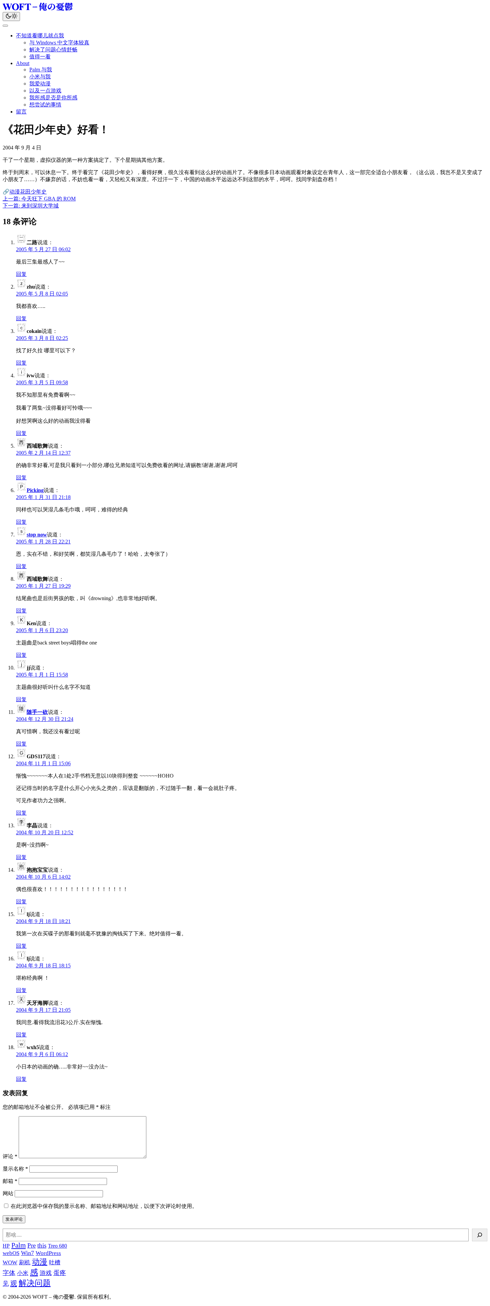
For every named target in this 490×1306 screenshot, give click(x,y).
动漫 (14, 191)
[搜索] (479, 1235)
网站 (8, 1193)
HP (6, 1246)
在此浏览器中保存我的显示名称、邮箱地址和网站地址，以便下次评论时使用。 (104, 1206)
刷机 (24, 1262)
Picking (35, 490)
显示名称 (15, 1169)
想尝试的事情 (45, 104)
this (41, 1245)
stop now (37, 534)
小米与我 (40, 76)
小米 (22, 1273)
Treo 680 (57, 1246)
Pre (31, 1245)
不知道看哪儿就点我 (40, 35)
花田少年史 (33, 191)
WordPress (48, 1253)
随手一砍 (37, 712)
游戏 (46, 1273)
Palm (18, 1245)
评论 (10, 1156)
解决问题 (35, 1283)
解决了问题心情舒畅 (53, 49)
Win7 (27, 1253)
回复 (21, 274)
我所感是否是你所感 (53, 97)
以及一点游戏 (45, 90)
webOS (11, 1253)
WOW (10, 1262)
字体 (9, 1272)
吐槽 (54, 1262)
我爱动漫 (40, 83)
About (22, 63)
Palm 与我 (40, 69)
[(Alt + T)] (11, 16)
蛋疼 (59, 1272)
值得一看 (40, 56)
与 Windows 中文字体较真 (59, 42)
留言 (21, 111)
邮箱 (10, 1181)
